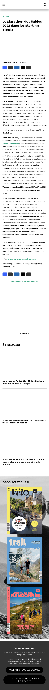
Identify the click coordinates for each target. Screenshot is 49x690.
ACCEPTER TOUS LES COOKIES (24, 670)
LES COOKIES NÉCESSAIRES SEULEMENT (24, 679)
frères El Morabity (11, 143)
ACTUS (6, 16)
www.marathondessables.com (22, 259)
